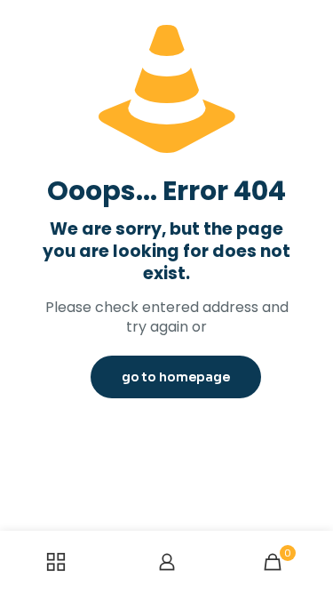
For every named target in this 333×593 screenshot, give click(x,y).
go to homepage (176, 377)
